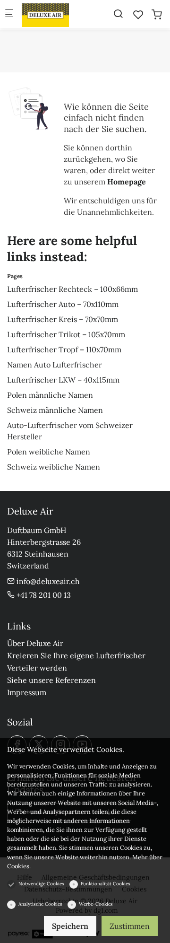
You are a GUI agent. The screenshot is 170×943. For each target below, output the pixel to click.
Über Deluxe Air (35, 643)
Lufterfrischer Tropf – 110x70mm (64, 349)
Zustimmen (130, 926)
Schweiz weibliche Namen (53, 467)
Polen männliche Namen (50, 395)
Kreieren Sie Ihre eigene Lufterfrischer (76, 655)
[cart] (156, 14)
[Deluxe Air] (59, 14)
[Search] (118, 13)
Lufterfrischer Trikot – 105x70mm (66, 334)
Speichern (70, 926)
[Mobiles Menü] (9, 14)
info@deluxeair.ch (47, 581)
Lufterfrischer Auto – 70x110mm (63, 304)
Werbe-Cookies (96, 904)
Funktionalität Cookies (105, 884)
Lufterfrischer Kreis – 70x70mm (62, 319)
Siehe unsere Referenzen (51, 680)
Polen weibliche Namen (48, 451)
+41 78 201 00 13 (43, 595)
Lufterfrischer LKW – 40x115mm (63, 379)
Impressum (26, 692)
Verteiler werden (37, 667)
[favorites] (138, 14)
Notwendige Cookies (41, 884)
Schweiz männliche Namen (55, 410)
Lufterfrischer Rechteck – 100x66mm (72, 289)
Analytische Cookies (40, 904)
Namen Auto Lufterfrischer (54, 364)
